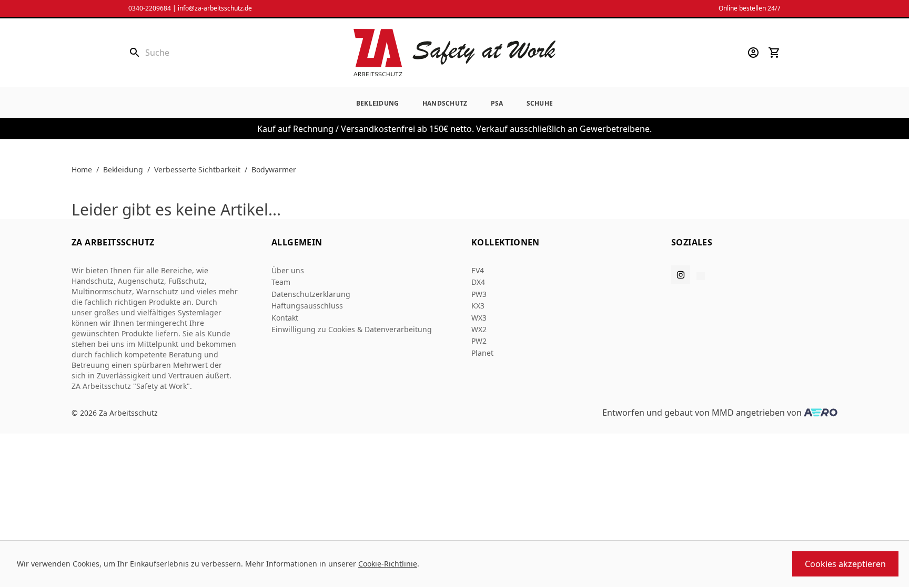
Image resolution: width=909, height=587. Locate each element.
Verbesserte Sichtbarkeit (197, 169)
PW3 (479, 294)
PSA (497, 103)
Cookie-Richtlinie (387, 564)
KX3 (477, 306)
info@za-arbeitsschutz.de (215, 8)
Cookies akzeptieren (845, 564)
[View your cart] (774, 52)
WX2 (479, 329)
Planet (482, 353)
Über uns (287, 270)
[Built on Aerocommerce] (820, 412)
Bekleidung (377, 103)
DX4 (478, 282)
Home (82, 169)
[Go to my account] (753, 52)
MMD (723, 412)
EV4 (477, 270)
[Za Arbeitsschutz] (455, 52)
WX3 (479, 318)
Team (280, 282)
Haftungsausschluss (307, 306)
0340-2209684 (149, 8)
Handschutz (445, 103)
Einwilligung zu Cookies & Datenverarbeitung (351, 329)
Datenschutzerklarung (310, 294)
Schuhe (540, 103)
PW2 (479, 341)
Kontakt (284, 318)
